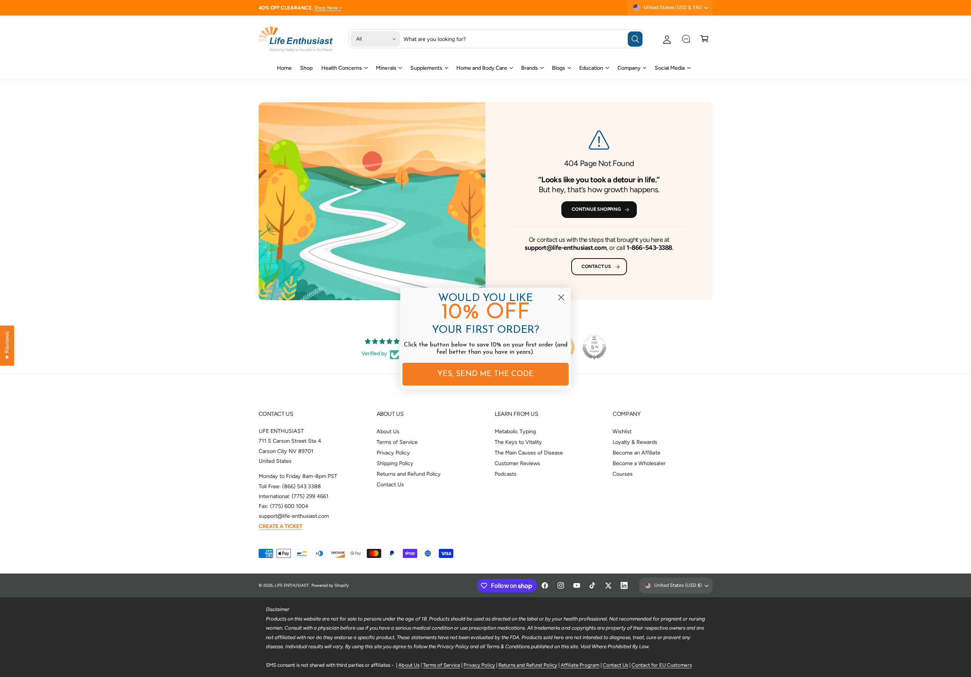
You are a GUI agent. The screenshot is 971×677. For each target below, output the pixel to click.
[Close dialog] (561, 297)
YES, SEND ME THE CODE (485, 374)
